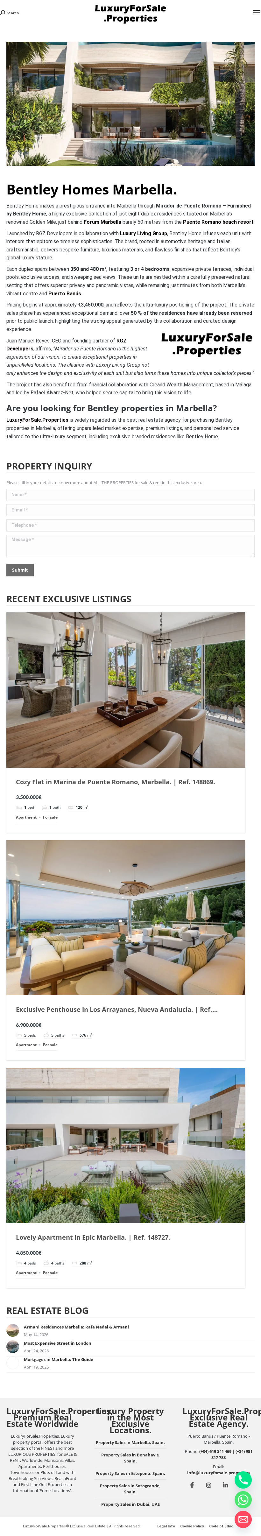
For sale (50, 817)
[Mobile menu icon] (257, 13)
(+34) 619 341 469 (215, 1451)
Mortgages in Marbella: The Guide (58, 1359)
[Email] (243, 1519)
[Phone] (243, 1480)
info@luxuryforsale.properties (218, 1473)
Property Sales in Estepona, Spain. (130, 1473)
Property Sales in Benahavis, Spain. (130, 1458)
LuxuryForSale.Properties (37, 420)
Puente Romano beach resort (218, 222)
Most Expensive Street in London (57, 1343)
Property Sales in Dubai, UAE (130, 1504)
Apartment (26, 817)
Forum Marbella (102, 222)
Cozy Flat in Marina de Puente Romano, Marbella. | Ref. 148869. (115, 782)
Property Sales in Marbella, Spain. (130, 1442)
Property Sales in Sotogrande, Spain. (130, 1489)
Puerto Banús (64, 294)
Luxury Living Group (143, 233)
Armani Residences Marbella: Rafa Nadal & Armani (76, 1327)
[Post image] (12, 1330)
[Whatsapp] (243, 1499)
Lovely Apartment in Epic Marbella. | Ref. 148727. (93, 1237)
